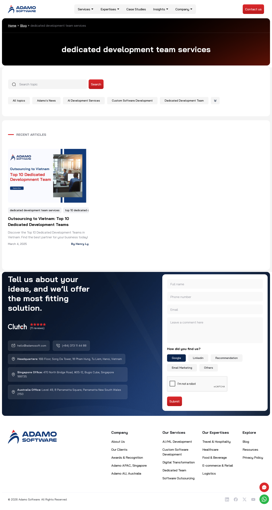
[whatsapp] (264, 499)
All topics (19, 100)
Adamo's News (46, 100)
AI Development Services (84, 100)
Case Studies (136, 9)
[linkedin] (227, 499)
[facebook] (236, 499)
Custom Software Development (132, 100)
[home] (32, 437)
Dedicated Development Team (184, 100)
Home (12, 25)
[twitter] (245, 499)
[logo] (22, 9)
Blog (23, 25)
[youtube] (253, 499)
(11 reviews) (37, 328)
